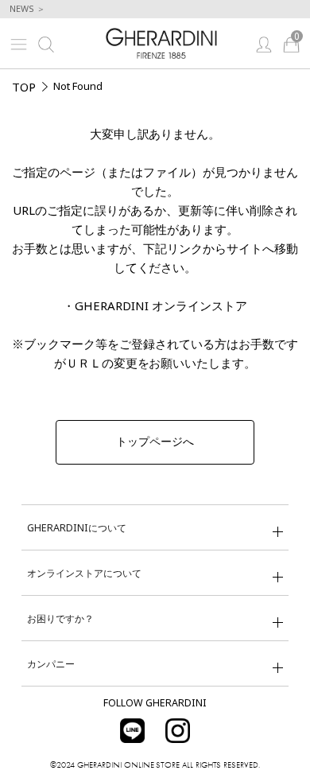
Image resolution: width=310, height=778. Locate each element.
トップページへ (155, 441)
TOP (24, 87)
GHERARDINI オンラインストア (161, 305)
